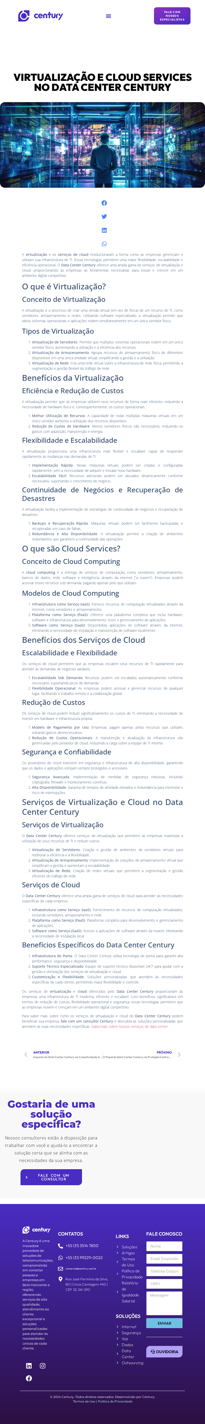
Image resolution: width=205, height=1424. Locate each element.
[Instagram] (42, 1365)
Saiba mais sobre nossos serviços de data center (129, 1026)
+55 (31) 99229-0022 (84, 1257)
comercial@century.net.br (81, 1268)
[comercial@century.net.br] (60, 1268)
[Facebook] (28, 1378)
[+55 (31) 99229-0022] (60, 1257)
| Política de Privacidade (114, 1401)
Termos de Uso (84, 1401)
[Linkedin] (28, 1365)
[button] (108, 16)
